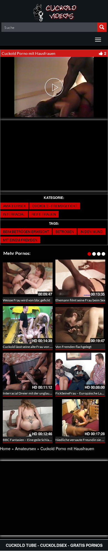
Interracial (14, 214)
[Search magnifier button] (102, 27)
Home (5, 448)
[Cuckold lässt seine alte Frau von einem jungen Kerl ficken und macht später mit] (28, 325)
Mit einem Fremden (20, 239)
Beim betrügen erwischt (26, 231)
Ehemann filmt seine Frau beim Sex (80, 300)
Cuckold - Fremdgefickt (54, 205)
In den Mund (91, 231)
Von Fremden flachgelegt (73, 347)
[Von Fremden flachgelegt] (80, 325)
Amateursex (14, 205)
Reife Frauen (44, 214)
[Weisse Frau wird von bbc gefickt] (28, 278)
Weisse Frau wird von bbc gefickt (26, 300)
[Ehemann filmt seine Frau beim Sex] (80, 278)
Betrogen (64, 231)
